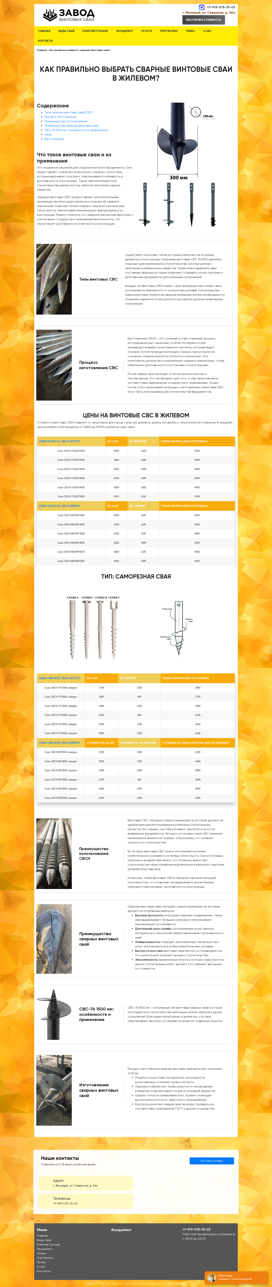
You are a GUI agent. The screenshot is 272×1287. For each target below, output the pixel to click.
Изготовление (54, 139)
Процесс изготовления (60, 117)
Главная (44, 31)
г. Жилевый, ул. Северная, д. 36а (208, 13)
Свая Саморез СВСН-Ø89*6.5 (59, 742)
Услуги (146, 31)
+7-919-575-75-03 (221, 7)
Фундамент (124, 31)
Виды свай (66, 31)
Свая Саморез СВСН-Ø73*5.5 (59, 678)
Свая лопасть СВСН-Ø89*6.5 (59, 506)
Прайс (190, 31)
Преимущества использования (65, 121)
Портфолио (169, 31)
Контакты (45, 40)
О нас (207, 31)
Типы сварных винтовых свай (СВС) (68, 112)
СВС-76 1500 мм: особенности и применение (76, 130)
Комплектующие (95, 31)
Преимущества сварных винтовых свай (71, 125)
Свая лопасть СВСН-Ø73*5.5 (59, 441)
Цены (48, 134)
